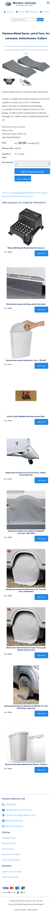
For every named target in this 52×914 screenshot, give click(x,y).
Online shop (15, 46)
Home (8, 46)
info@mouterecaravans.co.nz (19, 810)
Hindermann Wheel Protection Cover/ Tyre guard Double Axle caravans (26, 649)
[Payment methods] (26, 890)
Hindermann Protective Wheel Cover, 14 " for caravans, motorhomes (26, 590)
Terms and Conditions (11, 860)
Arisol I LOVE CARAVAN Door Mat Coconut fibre (26, 416)
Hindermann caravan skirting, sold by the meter (26, 304)
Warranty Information (11, 854)
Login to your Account (11, 871)
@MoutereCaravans (14, 821)
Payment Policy (9, 843)
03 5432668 (11, 804)
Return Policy (8, 849)
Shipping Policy (8, 838)
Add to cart (41, 253)
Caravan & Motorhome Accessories (34, 46)
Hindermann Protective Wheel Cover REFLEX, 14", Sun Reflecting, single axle (26, 707)
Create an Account (10, 877)
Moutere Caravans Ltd (27, 901)
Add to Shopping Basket (32, 172)
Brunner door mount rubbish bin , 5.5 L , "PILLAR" (26, 360)
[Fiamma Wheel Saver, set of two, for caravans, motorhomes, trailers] (26, 77)
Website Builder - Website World (26, 910)
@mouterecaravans (14, 826)
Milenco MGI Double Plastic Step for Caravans (26, 248)
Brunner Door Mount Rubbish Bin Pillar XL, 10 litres (26, 764)
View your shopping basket (14, 193)
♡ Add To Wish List (22, 179)
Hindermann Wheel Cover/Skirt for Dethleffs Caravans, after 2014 (26, 532)
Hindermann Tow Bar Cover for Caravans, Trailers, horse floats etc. (26, 474)
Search (40, 20)
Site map (39, 901)
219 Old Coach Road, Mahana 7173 (20, 815)
